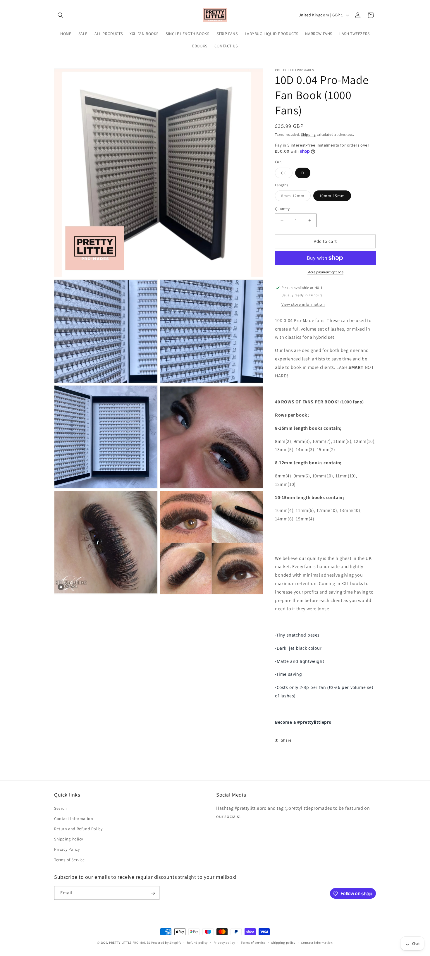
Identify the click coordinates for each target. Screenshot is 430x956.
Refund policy (197, 942)
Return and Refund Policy (78, 828)
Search (60, 808)
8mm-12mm (296, 197)
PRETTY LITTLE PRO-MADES (129, 942)
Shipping (308, 134)
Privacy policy (224, 942)
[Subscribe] (152, 893)
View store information (303, 304)
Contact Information (73, 818)
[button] (60, 15)
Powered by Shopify (166, 942)
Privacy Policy (67, 849)
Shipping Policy (68, 839)
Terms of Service (69, 859)
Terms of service (253, 942)
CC (287, 174)
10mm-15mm (332, 195)
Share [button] (286, 740)
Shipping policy (283, 942)
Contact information (317, 942)
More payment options (325, 272)
